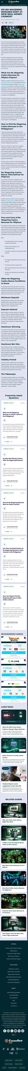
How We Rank (14, 998)
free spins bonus (5, 93)
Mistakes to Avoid (14, 969)
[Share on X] (2, 22)
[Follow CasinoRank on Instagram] (8, 1030)
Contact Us (14, 1006)
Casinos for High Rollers (14, 953)
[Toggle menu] (2, 1)
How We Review (13, 995)
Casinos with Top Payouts (13, 959)
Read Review (14, 655)
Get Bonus (14, 652)
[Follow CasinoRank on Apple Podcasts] (22, 1030)
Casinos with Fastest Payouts (14, 948)
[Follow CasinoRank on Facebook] (4, 1030)
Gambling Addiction (13, 979)
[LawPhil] (8, 1049)
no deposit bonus (10, 200)
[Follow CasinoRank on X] (11, 1030)
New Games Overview (14, 971)
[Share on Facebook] (6, 22)
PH (13, 1034)
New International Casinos (13, 977)
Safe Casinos (13, 951)
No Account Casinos (13, 956)
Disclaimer (14, 1003)
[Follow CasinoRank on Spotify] (19, 1030)
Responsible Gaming (14, 974)
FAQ (14, 1000)
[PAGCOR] (4, 1049)
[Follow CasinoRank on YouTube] (15, 1030)
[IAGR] (12, 1053)
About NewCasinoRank (13, 992)
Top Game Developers (13, 982)
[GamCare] (20, 1049)
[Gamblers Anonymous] (13, 1049)
